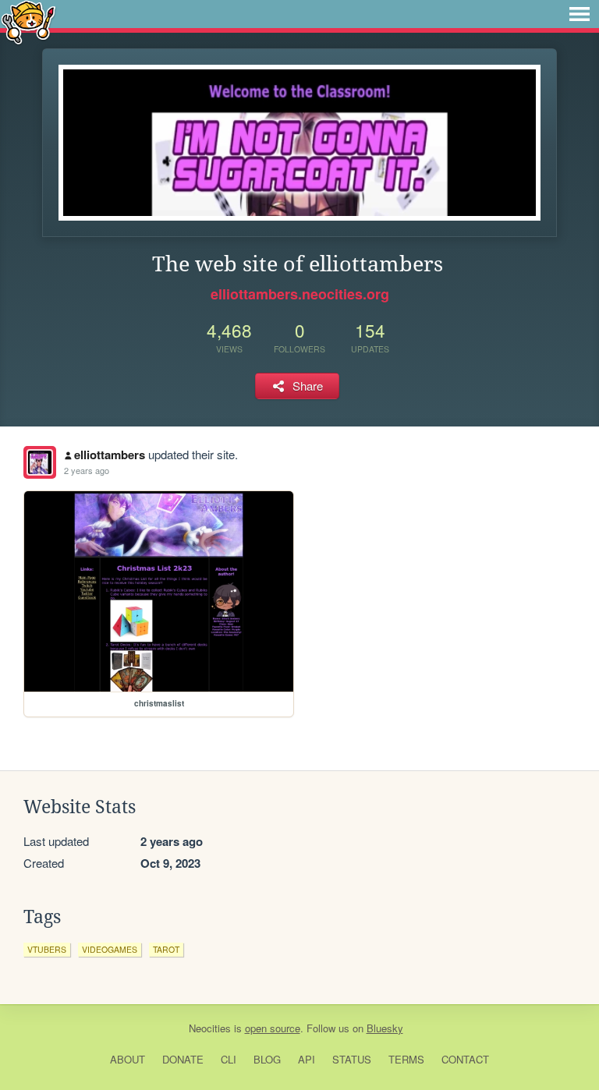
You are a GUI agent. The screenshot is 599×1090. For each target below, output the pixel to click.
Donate (183, 1059)
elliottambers (109, 454)
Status (351, 1059)
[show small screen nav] (579, 14)
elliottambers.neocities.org (300, 294)
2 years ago (86, 470)
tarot (166, 949)
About (127, 1059)
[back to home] (28, 21)
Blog (267, 1059)
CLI (228, 1059)
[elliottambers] (40, 462)
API (306, 1059)
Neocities (210, 1028)
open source (272, 1028)
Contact (465, 1059)
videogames (109, 949)
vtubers (46, 949)
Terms (406, 1059)
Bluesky (385, 1028)
